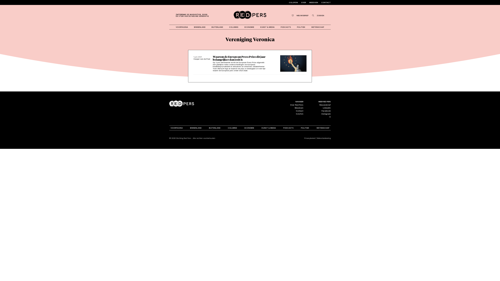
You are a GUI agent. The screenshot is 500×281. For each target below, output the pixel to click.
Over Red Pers (296, 105)
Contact (326, 2)
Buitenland (217, 27)
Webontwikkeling (324, 138)
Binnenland (200, 27)
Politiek (301, 27)
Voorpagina (182, 27)
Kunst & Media (267, 27)
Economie (249, 27)
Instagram (326, 114)
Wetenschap (317, 27)
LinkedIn (327, 108)
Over (303, 2)
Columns (233, 27)
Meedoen (313, 2)
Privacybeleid (309, 138)
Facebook (326, 111)
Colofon (293, 2)
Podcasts (286, 27)
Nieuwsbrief (325, 105)
